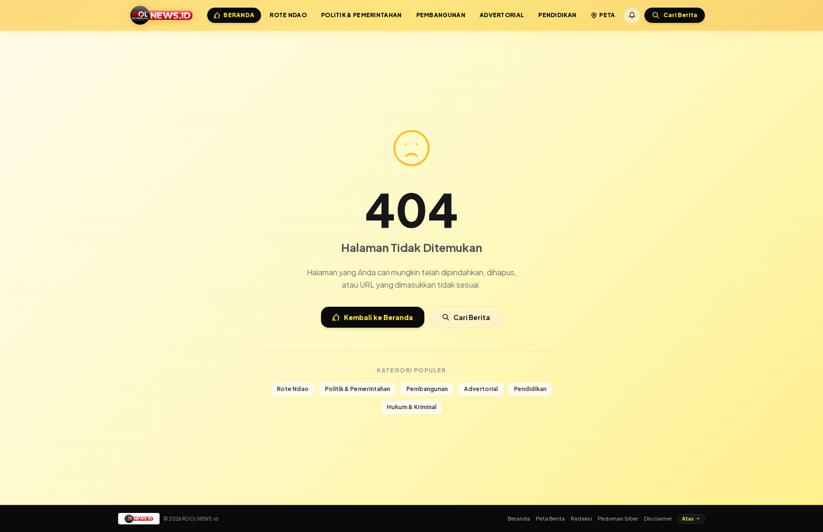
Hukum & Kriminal (411, 407)
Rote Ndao (288, 15)
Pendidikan (557, 15)
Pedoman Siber (618, 518)
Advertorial (502, 15)
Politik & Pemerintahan (361, 15)
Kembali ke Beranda (378, 317)
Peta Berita (550, 518)
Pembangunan (440, 15)
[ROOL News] (161, 15)
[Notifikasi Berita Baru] (632, 15)
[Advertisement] (411, 56)
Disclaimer (658, 518)
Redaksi (581, 518)
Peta (607, 15)
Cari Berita (471, 317)
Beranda (238, 15)
